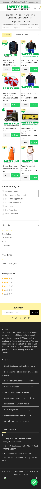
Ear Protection (11, 206)
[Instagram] (20, 317)
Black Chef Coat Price (29, 60)
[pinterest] (25, 317)
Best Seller (6, 234)
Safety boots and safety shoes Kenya (19, 366)
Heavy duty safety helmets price (17, 415)
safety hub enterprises (11, 28)
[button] (25, 69)
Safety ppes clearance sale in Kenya (19, 398)
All (3, 260)
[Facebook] (12, 317)
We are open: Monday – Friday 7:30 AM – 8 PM (20, 459)
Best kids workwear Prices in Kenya (19, 381)
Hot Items (6, 245)
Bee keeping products (14, 199)
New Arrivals (7, 238)
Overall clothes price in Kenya (16, 421)
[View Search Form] (30, 8)
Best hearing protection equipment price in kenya (20, 373)
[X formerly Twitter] (16, 317)
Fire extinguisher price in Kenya (17, 410)
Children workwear (13, 203)
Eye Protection (11, 210)
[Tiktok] (29, 317)
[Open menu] (3, 8)
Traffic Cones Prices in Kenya (16, 392)
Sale (4, 242)
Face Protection (11, 214)
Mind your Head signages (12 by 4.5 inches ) (28, 131)
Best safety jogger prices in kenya (18, 387)
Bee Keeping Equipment (15, 195)
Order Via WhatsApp (15, 69)
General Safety (11, 191)
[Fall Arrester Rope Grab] (11, 117)
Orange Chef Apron (10, 166)
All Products (7, 230)
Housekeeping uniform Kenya (16, 404)
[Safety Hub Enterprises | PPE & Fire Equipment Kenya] (17, 7)
